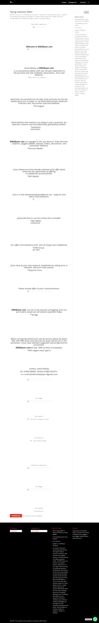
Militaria (48, 18)
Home (64, 2)
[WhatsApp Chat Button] (95, 619)
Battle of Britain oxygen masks (44, 16)
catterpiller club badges (27, 18)
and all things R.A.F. (30, 16)
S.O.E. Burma (78, 27)
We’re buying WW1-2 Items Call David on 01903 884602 (60, 532)
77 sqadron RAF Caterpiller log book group (49, 14)
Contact (83, 2)
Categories (72, 2)
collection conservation (39, 18)
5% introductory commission (31, 14)
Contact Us (16, 516)
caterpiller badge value (15, 18)
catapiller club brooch (57, 16)
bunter (13, 14)
